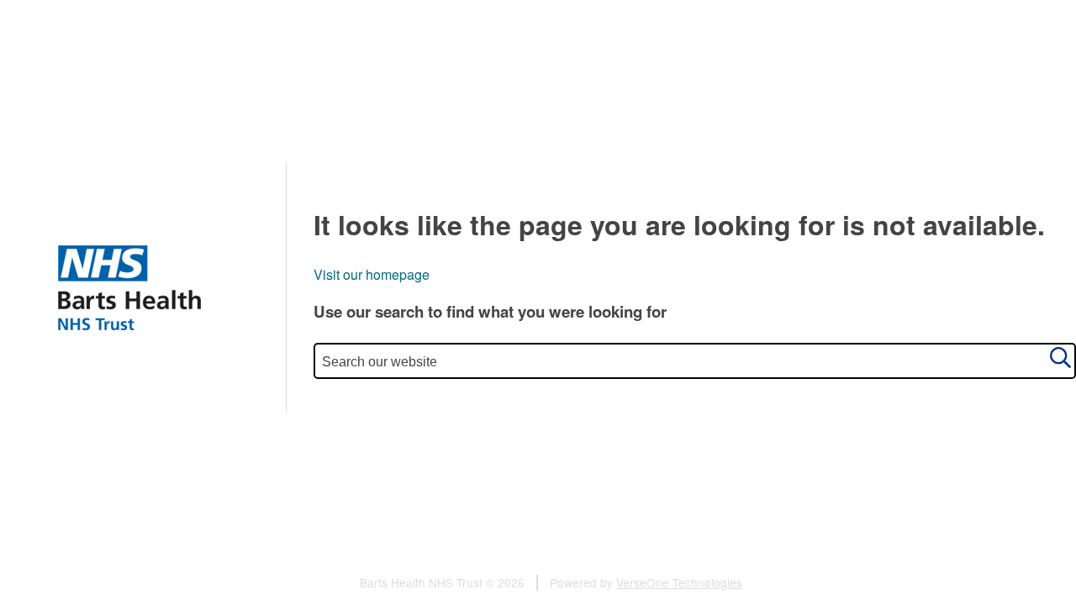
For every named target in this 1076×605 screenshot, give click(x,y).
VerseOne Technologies (679, 582)
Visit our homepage (372, 274)
